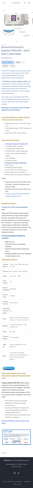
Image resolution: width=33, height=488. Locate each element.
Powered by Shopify (17, 481)
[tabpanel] (16, 259)
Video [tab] (12, 66)
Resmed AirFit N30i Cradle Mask (16, 163)
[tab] (7, 62)
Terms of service (17, 484)
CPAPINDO (9, 481)
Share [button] (5, 453)
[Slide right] (20, 41)
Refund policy (27, 481)
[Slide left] (13, 41)
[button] (3, 3)
